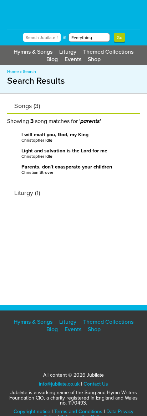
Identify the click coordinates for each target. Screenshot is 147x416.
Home (13, 71)
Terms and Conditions (78, 411)
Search (29, 71)
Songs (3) (27, 106)
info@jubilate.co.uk (59, 384)
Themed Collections (108, 52)
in (64, 37)
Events (73, 59)
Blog (52, 59)
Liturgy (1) (27, 192)
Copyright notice (32, 411)
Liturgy (67, 52)
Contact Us (95, 384)
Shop (94, 59)
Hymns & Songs (33, 52)
